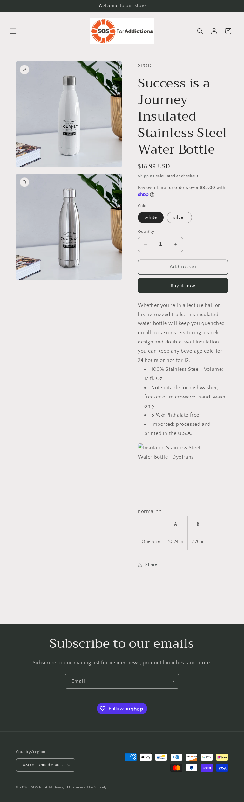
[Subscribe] (172, 681)
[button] (13, 31)
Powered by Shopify (89, 787)
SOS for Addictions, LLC (51, 787)
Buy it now (183, 285)
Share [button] (151, 564)
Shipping (146, 176)
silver (179, 217)
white (151, 217)
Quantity (146, 231)
